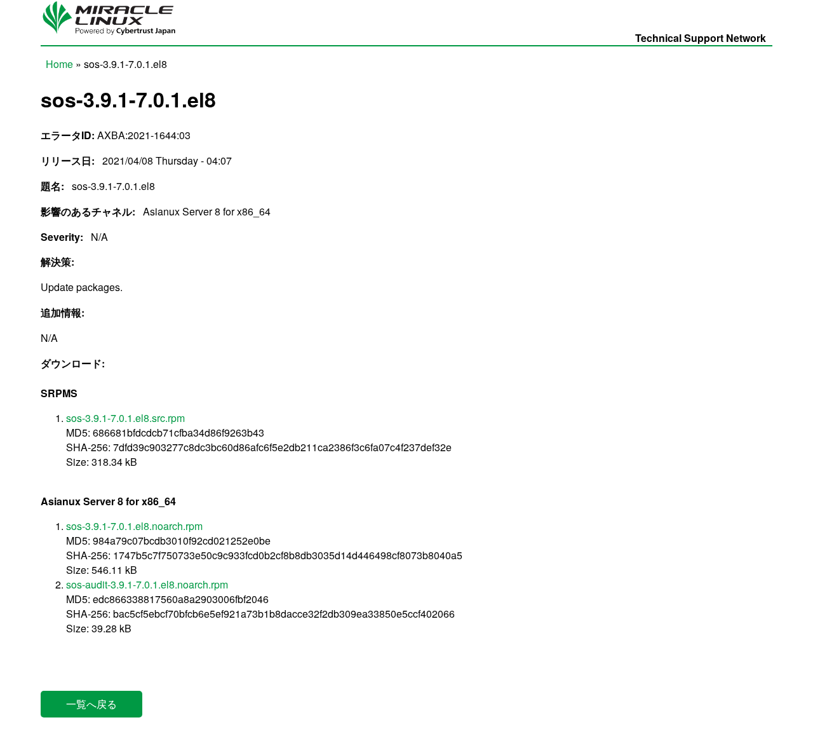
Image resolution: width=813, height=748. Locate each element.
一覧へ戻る (91, 704)
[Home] (114, 34)
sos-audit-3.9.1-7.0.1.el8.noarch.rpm (147, 584)
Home (59, 64)
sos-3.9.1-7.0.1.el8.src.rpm (125, 418)
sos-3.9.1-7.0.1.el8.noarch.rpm (134, 526)
